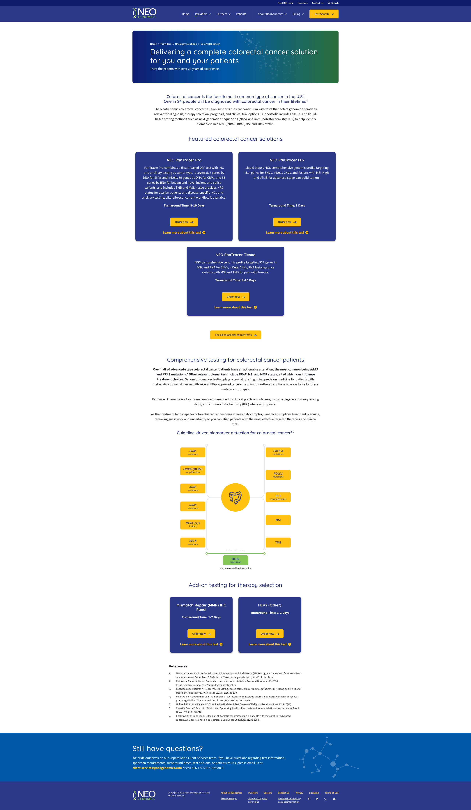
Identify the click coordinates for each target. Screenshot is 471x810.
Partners (222, 14)
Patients (241, 14)
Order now (181, 222)
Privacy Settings (229, 798)
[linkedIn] (317, 799)
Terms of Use (332, 793)
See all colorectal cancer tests (233, 335)
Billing (296, 14)
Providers (201, 14)
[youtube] (334, 799)
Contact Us (317, 3)
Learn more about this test (182, 232)
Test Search (321, 14)
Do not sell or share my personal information (289, 800)
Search (335, 3)
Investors (303, 3)
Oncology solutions (186, 44)
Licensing (314, 793)
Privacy (299, 793)
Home (185, 14)
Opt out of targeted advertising (257, 800)
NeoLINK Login (285, 3)
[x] (325, 799)
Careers (268, 793)
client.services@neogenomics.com (157, 768)
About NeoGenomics (270, 14)
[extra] (309, 799)
